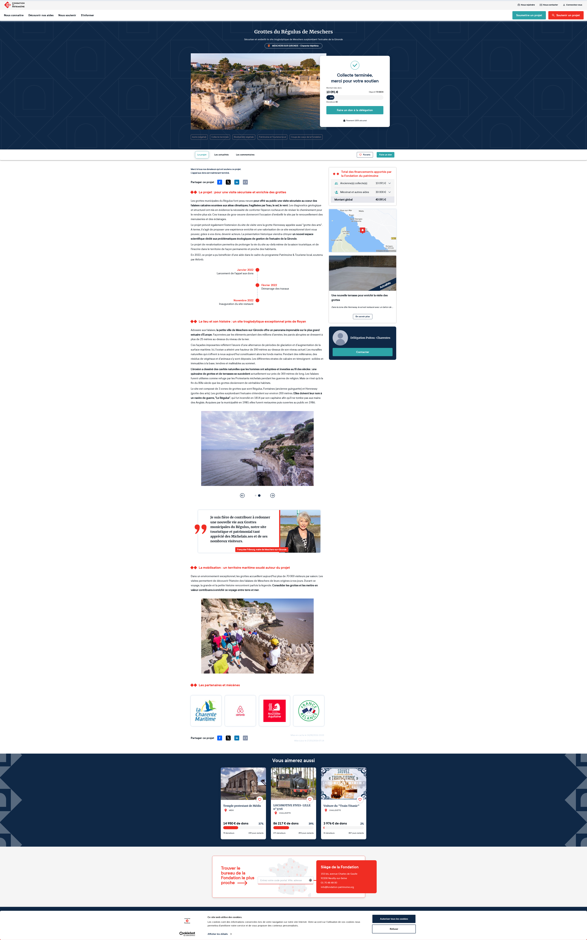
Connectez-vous (574, 5)
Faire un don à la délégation (355, 110)
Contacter (362, 352)
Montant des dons (334, 88)
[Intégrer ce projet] (245, 182)
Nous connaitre (14, 15)
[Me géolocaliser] (310, 880)
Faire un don (385, 154)
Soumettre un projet (529, 15)
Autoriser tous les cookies (394, 919)
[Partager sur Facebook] (220, 182)
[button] (256, 495)
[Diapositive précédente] (242, 495)
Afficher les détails (218, 934)
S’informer (87, 15)
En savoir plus (363, 316)
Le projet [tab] (202, 154)
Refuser (394, 928)
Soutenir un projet (568, 15)
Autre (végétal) (199, 137)
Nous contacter (550, 5)
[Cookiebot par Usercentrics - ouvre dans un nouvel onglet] (187, 934)
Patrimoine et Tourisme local (272, 137)
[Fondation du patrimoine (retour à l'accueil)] (14, 5)
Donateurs (332, 102)
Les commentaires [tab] (245, 154)
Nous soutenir (67, 15)
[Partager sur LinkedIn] (237, 182)
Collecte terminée (220, 137)
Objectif (376, 92)
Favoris (366, 154)
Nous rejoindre (528, 5)
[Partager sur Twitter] (228, 182)
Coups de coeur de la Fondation (306, 137)
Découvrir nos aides (41, 15)
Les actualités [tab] (221, 154)
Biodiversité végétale (244, 137)
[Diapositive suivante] (272, 495)
